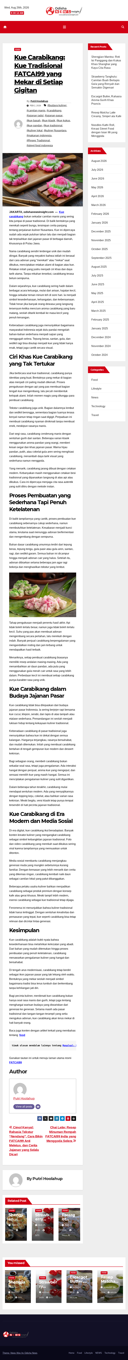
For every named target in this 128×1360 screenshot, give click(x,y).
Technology (98, 406)
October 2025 (99, 249)
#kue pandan (34, 125)
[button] (123, 27)
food (22, 1035)
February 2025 (100, 319)
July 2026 (97, 169)
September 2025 (101, 257)
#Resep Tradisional (38, 140)
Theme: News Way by (13, 1353)
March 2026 (98, 205)
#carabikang (54, 110)
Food (17, 49)
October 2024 (99, 354)
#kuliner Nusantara (55, 130)
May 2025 (97, 293)
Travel (95, 415)
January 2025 (99, 328)
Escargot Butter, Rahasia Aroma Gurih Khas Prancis (106, 100)
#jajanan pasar (53, 115)
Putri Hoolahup (39, 101)
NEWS (98, 1353)
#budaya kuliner (57, 105)
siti (20, 1297)
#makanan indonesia (39, 135)
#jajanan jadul (35, 115)
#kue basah (33, 120)
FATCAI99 (15, 1062)
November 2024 (101, 346)
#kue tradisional (53, 125)
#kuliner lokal (34, 130)
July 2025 (97, 275)
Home (71, 1353)
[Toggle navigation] (64, 27)
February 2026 (100, 213)
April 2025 (97, 302)
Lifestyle (96, 388)
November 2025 (101, 240)
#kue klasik (48, 120)
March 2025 (98, 310)
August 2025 (99, 266)
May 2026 (97, 187)
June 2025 (97, 284)
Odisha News (30, 1353)
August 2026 (99, 161)
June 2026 (97, 178)
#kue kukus (63, 120)
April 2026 (97, 196)
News (94, 397)
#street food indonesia (40, 145)
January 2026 (99, 222)
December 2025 (101, 231)
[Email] (38, 1106)
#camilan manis (36, 110)
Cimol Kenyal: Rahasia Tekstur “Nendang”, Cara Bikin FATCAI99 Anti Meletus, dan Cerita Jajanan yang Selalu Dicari (26, 1141)
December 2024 (101, 337)
